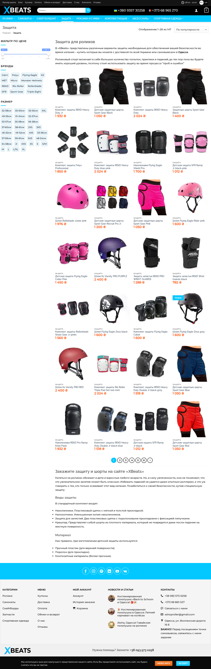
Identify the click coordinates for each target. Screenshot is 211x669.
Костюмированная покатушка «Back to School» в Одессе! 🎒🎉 (135, 599)
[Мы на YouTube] (117, 571)
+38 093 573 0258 (142, 650)
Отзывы (97, 2)
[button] (196, 10)
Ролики (7, 18)
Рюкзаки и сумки (88, 18)
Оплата (38, 2)
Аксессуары (141, 18)
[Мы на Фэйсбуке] (85, 571)
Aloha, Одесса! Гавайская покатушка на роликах (133, 624)
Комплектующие (116, 18)
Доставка (67, 2)
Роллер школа (9, 2)
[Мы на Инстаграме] (93, 571)
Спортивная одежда (168, 18)
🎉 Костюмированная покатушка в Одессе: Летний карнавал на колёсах (136, 612)
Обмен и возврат (52, 2)
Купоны (28, 2)
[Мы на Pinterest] (101, 571)
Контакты (86, 2)
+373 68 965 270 (165, 10)
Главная (6, 33)
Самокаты (25, 18)
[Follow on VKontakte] (125, 571)
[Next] (150, 460)
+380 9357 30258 (131, 10)
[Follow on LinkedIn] (109, 571)
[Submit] (88, 10)
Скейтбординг (46, 18)
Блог (20, 2)
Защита (66, 18)
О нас (77, 2)
